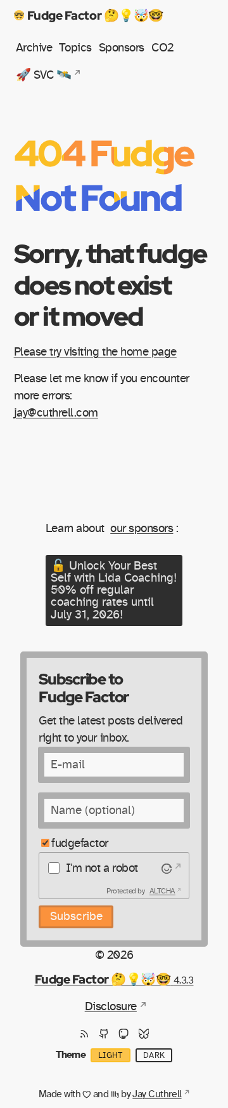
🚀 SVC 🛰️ (44, 75)
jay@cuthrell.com (56, 413)
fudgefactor (79, 844)
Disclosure (111, 1007)
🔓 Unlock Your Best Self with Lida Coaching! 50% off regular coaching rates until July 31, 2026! (114, 590)
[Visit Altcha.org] (170, 868)
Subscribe (76, 917)
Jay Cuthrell (156, 1094)
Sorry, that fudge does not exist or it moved (110, 284)
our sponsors (141, 529)
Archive (34, 48)
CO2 (162, 48)
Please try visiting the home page (95, 352)
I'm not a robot (102, 868)
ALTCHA (162, 891)
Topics (75, 48)
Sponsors (121, 48)
